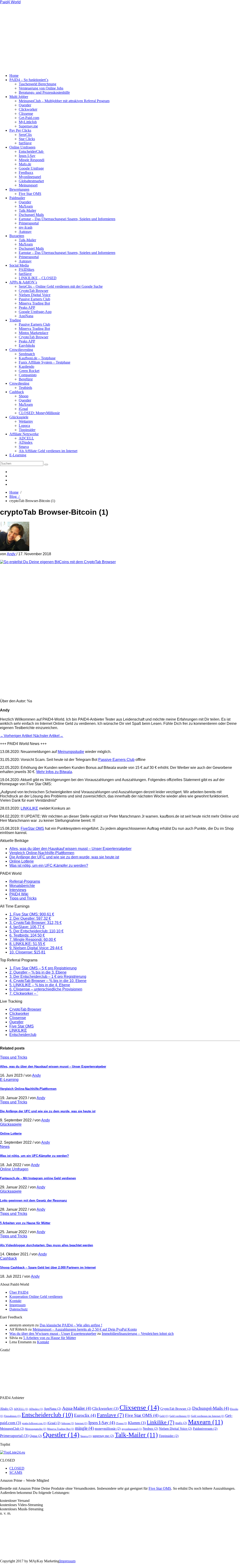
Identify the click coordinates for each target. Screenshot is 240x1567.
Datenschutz (18, 1309)
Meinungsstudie (71, 752)
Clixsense (26, 113)
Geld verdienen (179, 1416)
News (5, 1147)
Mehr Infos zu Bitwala (54, 772)
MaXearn (26, 206)
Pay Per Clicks (20, 130)
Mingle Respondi (31, 160)
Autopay (25, 232)
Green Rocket (29, 371)
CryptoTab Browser (33, 291)
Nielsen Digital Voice (34, 295)
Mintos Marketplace (33, 333)
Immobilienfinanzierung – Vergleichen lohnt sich (138, 1334)
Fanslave (110, 1415)
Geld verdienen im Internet (207, 1416)
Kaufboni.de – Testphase (37, 358)
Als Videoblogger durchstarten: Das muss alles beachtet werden (46, 1245)
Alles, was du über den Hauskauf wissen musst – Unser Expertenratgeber (70, 849)
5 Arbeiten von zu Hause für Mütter (25, 1223)
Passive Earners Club (34, 299)
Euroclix (85, 1415)
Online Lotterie (21, 861)
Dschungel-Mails (210, 1408)
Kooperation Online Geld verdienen (36, 1297)
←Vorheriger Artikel (16, 736)
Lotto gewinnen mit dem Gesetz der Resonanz (33, 1200)
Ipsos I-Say (27, 156)
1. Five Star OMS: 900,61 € (31, 914)
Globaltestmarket (31, 181)
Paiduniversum (205, 1428)
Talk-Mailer (27, 210)
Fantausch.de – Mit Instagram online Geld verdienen (38, 1178)
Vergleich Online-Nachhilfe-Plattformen (41, 853)
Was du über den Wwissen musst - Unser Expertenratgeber (52, 1334)
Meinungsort (28, 185)
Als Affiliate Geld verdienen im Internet (48, 451)
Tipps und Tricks (23, 898)
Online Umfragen (22, 147)
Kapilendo (26, 366)
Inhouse (67, 1423)
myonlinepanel (132, 1429)
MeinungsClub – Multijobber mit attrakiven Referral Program (64, 101)
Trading (15, 320)
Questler (25, 105)
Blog (14, 497)
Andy (11, 554)
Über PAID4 (18, 1292)
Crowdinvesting (21, 350)
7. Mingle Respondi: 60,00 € (32, 940)
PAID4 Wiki (18, 894)
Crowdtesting (19, 383)
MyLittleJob (28, 122)
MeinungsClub (12, 1428)
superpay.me (103, 1436)
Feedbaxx (26, 173)
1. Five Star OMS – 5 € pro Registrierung (43, 968)
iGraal (23, 409)
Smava (24, 447)
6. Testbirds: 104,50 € (27, 935)
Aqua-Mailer (76, 1408)
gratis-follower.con (34, 1423)
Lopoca (24, 426)
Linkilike (160, 1422)
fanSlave (25, 143)
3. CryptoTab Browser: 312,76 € (35, 923)
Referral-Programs (24, 881)
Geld (164, 1416)
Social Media (19, 265)
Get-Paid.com (29, 118)
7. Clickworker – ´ (23, 993)
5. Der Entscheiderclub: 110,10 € (36, 931)
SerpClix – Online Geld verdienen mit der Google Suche (61, 286)
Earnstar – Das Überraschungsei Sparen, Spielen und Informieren (67, 219)
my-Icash (25, 227)
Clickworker (28, 109)
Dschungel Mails (31, 215)
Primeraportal (29, 223)
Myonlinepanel (30, 177)
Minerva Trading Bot (34, 303)
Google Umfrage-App (35, 312)
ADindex (26, 442)
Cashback (16, 392)
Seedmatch (27, 354)
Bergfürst (26, 379)
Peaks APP (27, 307)
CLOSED (16, 1468)
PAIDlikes (26, 270)
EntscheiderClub (31, 151)
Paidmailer (17, 198)
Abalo (6, 1409)
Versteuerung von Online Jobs (41, 88)
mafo (181, 1423)
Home (14, 76)
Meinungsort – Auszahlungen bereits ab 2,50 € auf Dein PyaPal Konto (85, 1329)
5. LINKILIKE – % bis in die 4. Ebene (39, 985)
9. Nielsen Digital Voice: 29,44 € (36, 948)
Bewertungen (19, 189)
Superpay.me (28, 126)
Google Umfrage (31, 168)
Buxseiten (16, 236)
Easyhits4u (27, 345)
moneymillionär (108, 1428)
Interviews (17, 890)
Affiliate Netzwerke (24, 434)
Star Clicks (27, 139)
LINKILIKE (18, 1030)
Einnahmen (12, 1416)
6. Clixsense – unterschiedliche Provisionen (45, 989)
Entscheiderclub (22, 1035)
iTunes (121, 1423)
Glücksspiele (18, 417)
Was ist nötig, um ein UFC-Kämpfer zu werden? (48, 865)
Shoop (23, 396)
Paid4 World (10, 2)
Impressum (17, 1305)
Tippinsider (27, 430)
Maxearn (205, 1422)
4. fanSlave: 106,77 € (27, 927)
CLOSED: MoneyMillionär (39, 413)
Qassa (36, 1436)
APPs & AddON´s (23, 282)
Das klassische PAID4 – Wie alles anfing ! (71, 1325)
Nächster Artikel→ (48, 736)
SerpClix (25, 135)
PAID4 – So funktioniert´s (28, 80)
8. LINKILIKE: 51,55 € (27, 944)
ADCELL (26, 438)
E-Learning (17, 455)
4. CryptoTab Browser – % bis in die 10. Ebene (47, 981)
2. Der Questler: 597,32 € (30, 918)
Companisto (28, 375)
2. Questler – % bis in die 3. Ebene (38, 972)
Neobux (150, 1428)
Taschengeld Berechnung (37, 84)
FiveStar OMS (32, 828)
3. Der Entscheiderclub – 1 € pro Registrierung (47, 977)
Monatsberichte (22, 886)
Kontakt (15, 1301)
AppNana (26, 316)
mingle (84, 1428)
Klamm (137, 1423)
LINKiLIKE (29, 808)
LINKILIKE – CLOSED (37, 278)
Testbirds (25, 388)
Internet (81, 1423)
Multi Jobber (18, 97)
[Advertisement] (94, 37)
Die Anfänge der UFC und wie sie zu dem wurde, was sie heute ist (64, 857)
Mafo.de (25, 164)
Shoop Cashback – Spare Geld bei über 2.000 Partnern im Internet (48, 1267)
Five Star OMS (30, 194)
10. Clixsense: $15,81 (27, 952)
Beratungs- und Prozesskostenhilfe (44, 92)
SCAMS (15, 1472)
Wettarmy (26, 421)
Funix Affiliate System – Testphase (44, 362)
